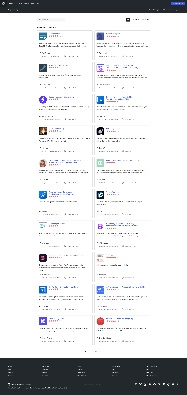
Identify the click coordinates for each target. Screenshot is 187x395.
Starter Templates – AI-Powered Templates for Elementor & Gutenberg (122, 66)
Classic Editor (54, 34)
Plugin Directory (13, 10)
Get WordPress (177, 3)
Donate (115, 372)
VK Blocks (110, 255)
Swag (114, 375)
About (10, 366)
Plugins (44, 372)
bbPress (149, 372)
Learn (79, 366)
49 (96, 351)
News (9, 369)
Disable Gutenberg (56, 129)
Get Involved (116, 366)
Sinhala (28, 384)
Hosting (10, 372)
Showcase (45, 366)
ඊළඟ (100, 351)
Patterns (45, 375)
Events (114, 369)
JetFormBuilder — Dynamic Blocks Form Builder (125, 287)
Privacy (10, 375)
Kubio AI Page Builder (57, 319)
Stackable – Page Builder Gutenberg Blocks (66, 255)
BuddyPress (151, 375)
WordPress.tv (82, 375)
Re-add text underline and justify (119, 319)
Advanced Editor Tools (58, 65)
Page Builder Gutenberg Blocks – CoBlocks (124, 160)
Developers (81, 372)
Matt (148, 369)
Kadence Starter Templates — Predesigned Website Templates (62, 193)
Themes (45, 369)
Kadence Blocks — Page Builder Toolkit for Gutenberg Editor (119, 98)
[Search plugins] (63, 20)
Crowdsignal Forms (57, 224)
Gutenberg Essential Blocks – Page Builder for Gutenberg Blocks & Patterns (122, 225)
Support (79, 369)
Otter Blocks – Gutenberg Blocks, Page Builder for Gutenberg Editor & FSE (65, 161)
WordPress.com (152, 366)
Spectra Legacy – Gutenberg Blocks (64, 97)
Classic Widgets (113, 34)
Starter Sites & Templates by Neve (63, 287)
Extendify (110, 129)
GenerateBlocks (113, 192)
